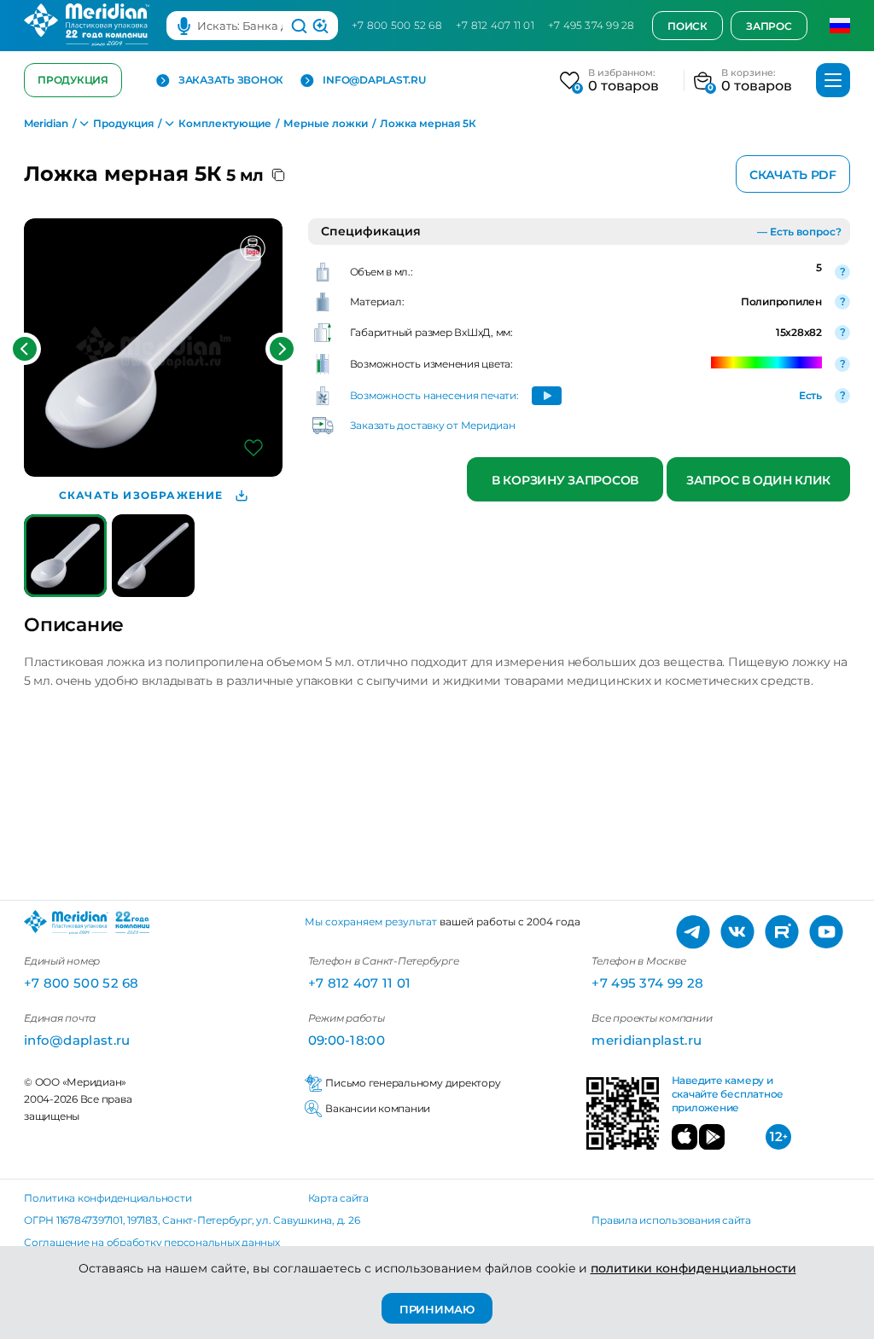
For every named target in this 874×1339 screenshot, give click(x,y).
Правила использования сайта (671, 1220)
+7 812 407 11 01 (495, 25)
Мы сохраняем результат (371, 921)
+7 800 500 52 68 (397, 25)
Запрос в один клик (758, 480)
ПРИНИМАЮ (437, 1309)
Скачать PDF (792, 175)
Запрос (769, 26)
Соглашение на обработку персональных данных (152, 1242)
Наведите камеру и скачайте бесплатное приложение (728, 1094)
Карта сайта (338, 1197)
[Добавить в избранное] (253, 448)
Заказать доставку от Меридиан (433, 425)
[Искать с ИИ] (320, 25)
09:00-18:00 (346, 1040)
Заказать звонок (230, 80)
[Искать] (299, 25)
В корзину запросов (565, 480)
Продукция (73, 79)
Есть (810, 395)
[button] (25, 349)
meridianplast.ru (646, 1040)
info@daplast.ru (374, 80)
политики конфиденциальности (693, 1268)
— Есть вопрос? (799, 231)
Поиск (687, 26)
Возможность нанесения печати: (434, 395)
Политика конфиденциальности (108, 1197)
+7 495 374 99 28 (591, 25)
